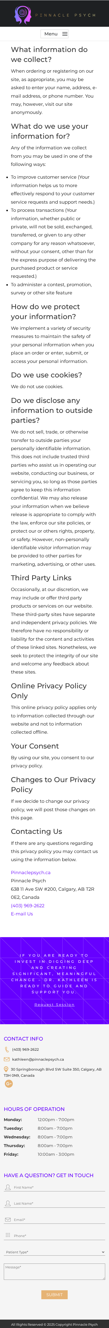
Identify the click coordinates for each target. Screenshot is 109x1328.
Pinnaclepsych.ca (31, 872)
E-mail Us (22, 914)
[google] (9, 1087)
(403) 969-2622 (27, 906)
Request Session (54, 1004)
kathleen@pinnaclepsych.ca (38, 1059)
